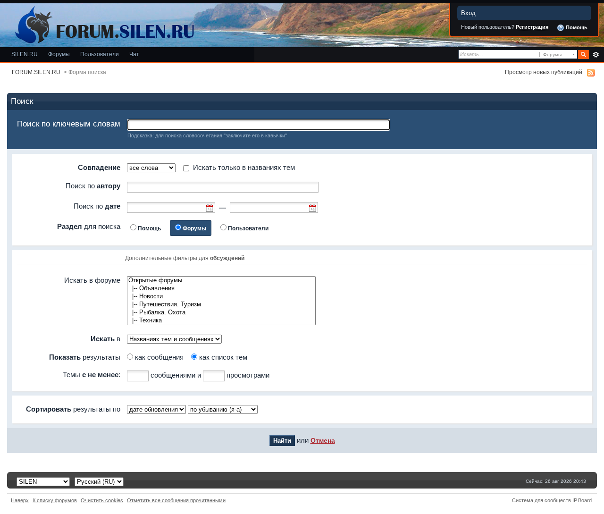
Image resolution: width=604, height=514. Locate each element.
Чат (134, 54)
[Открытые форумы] (221, 281)
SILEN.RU (24, 54)
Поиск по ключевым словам (68, 123)
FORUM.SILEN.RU (36, 72)
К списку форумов (55, 500)
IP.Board (582, 500)
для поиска (88, 226)
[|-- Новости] (221, 297)
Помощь (575, 27)
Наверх (20, 500)
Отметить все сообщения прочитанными (176, 500)
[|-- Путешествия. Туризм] (221, 305)
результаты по (73, 409)
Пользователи (99, 54)
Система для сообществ (541, 500)
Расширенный (596, 54)
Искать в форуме (92, 280)
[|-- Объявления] (221, 289)
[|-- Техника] (221, 321)
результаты (84, 357)
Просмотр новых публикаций (543, 72)
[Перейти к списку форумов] (103, 22)
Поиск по (93, 186)
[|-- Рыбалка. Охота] (221, 313)
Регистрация (532, 27)
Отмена (322, 440)
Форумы (59, 54)
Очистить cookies (102, 500)
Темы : (91, 375)
